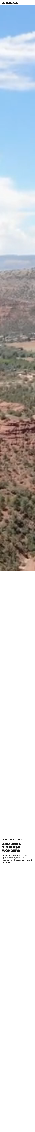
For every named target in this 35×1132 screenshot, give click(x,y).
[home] (10, 3)
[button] (31, 3)
